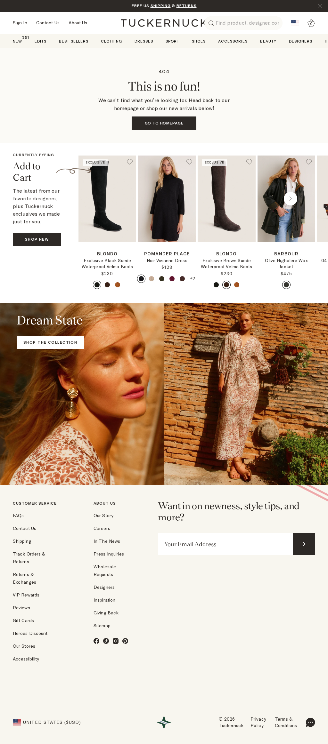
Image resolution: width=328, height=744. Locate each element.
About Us (78, 23)
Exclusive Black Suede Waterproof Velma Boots (107, 264)
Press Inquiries (109, 554)
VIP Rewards (26, 595)
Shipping (22, 541)
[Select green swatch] (161, 278)
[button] (107, 244)
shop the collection (50, 342)
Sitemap (102, 625)
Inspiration (104, 600)
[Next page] (132, 252)
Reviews (21, 608)
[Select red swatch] (172, 278)
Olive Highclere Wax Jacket (286, 264)
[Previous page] (103, 198)
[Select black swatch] (97, 284)
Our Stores (24, 646)
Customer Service (35, 503)
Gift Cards (23, 620)
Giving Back (106, 613)
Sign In (20, 23)
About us (105, 503)
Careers (102, 528)
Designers (104, 587)
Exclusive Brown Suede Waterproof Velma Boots (226, 264)
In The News (107, 541)
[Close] (320, 6)
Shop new (37, 239)
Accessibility (26, 659)
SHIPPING (161, 5)
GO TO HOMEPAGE (164, 123)
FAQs (18, 515)
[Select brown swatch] (107, 284)
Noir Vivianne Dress (167, 260)
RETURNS (186, 5)
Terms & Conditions (286, 722)
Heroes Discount (30, 633)
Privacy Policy (258, 722)
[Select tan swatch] (117, 284)
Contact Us (48, 23)
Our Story (103, 515)
